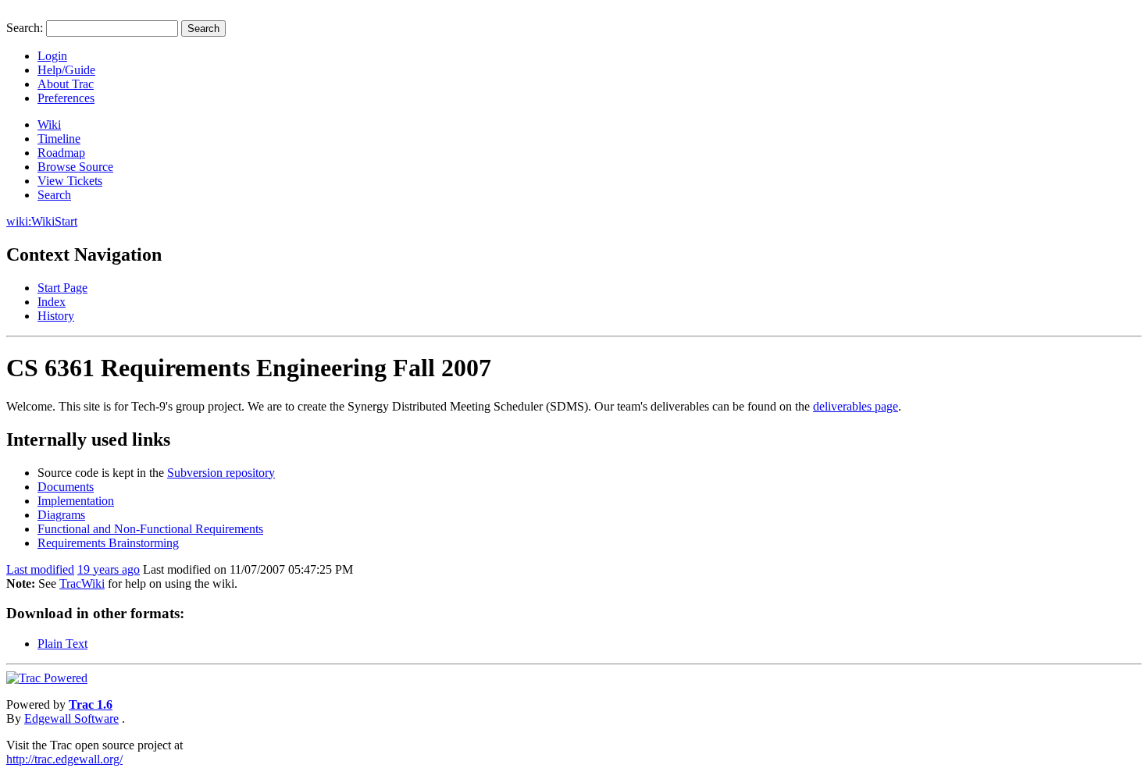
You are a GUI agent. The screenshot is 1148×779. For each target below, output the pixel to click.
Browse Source (75, 166)
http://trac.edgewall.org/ (64, 759)
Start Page (62, 287)
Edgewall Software (71, 718)
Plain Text (62, 643)
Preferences (65, 98)
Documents (65, 486)
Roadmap (61, 152)
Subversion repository (221, 472)
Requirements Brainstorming (108, 543)
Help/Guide (66, 69)
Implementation (75, 500)
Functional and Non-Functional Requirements (150, 528)
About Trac (65, 84)
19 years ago (108, 569)
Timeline (58, 138)
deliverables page (855, 406)
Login (52, 55)
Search (54, 194)
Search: (24, 27)
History (55, 315)
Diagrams (61, 514)
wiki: (18, 221)
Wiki (49, 124)
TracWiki (82, 583)
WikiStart (54, 221)
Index (51, 301)
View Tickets (69, 180)
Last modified (40, 569)
